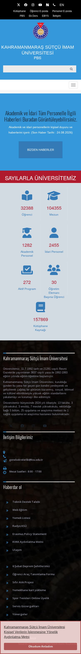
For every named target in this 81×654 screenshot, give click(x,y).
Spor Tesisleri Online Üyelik (30, 598)
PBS (22, 15)
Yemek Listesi (21, 518)
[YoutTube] (40, 5)
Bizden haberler (40, 149)
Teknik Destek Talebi (26, 502)
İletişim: (57, 15)
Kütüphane (19, 11)
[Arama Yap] (71, 68)
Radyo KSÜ (19, 526)
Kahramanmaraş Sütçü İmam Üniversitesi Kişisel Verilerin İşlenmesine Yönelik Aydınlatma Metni (34, 632)
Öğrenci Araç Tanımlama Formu (33, 574)
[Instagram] (33, 5)
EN (62, 5)
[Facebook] (26, 5)
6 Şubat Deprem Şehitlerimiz (31, 566)
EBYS (45, 15)
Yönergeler (20, 614)
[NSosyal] (47, 5)
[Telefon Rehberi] (54, 5)
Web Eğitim (19, 510)
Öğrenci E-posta (39, 11)
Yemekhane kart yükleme (29, 590)
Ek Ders (33, 15)
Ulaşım (17, 550)
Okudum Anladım (40, 646)
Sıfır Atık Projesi (23, 582)
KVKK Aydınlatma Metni (27, 542)
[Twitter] (18, 5)
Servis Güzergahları (25, 606)
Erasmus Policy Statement (29, 534)
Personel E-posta (62, 11)
